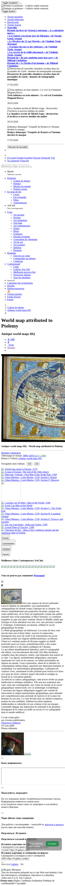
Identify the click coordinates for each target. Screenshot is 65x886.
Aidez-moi (6, 878)
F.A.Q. (15, 878)
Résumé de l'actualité (17, 147)
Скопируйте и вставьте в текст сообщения (23, 855)
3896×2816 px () (34, 455)
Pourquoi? (39, 575)
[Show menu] (21, 3)
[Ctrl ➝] (25, 503)
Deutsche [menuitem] (45, 158)
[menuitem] (53, 158)
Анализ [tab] (11, 347)
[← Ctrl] (30, 480)
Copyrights (20, 883)
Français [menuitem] (37, 158)
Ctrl (29, 464)
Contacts (27, 878)
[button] (15, 16)
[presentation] (35, 350)
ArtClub (15, 206)
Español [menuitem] (28, 158)
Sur (21, 878)
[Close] (31, 166)
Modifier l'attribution (11, 453)
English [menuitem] (20, 158)
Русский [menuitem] (11, 158)
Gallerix (14, 864)
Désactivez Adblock (10, 723)
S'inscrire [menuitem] (24, 160)
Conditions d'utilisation (32, 880)
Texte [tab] (11, 345)
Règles (17, 880)
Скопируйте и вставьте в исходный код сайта (24, 847)
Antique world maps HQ (30, 458)
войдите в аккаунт (54, 824)
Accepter (52, 844)
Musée (14, 173)
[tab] (11, 339)
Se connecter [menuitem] (13, 160)
